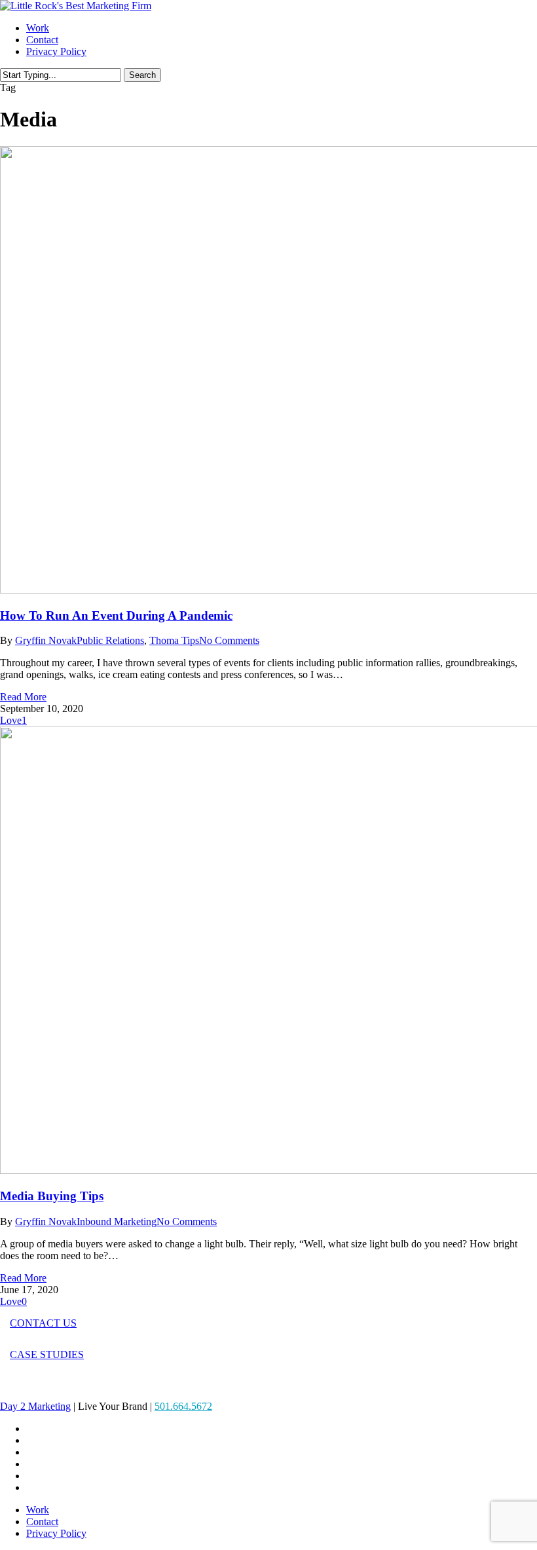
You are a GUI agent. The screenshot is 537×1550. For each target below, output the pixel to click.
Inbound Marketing (117, 1221)
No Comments (229, 640)
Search (142, 75)
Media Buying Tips (51, 1196)
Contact (42, 1521)
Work (37, 1509)
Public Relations (110, 640)
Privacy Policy (56, 1533)
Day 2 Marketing (35, 1406)
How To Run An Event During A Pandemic (116, 615)
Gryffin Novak (46, 640)
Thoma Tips (174, 640)
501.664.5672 (183, 1406)
